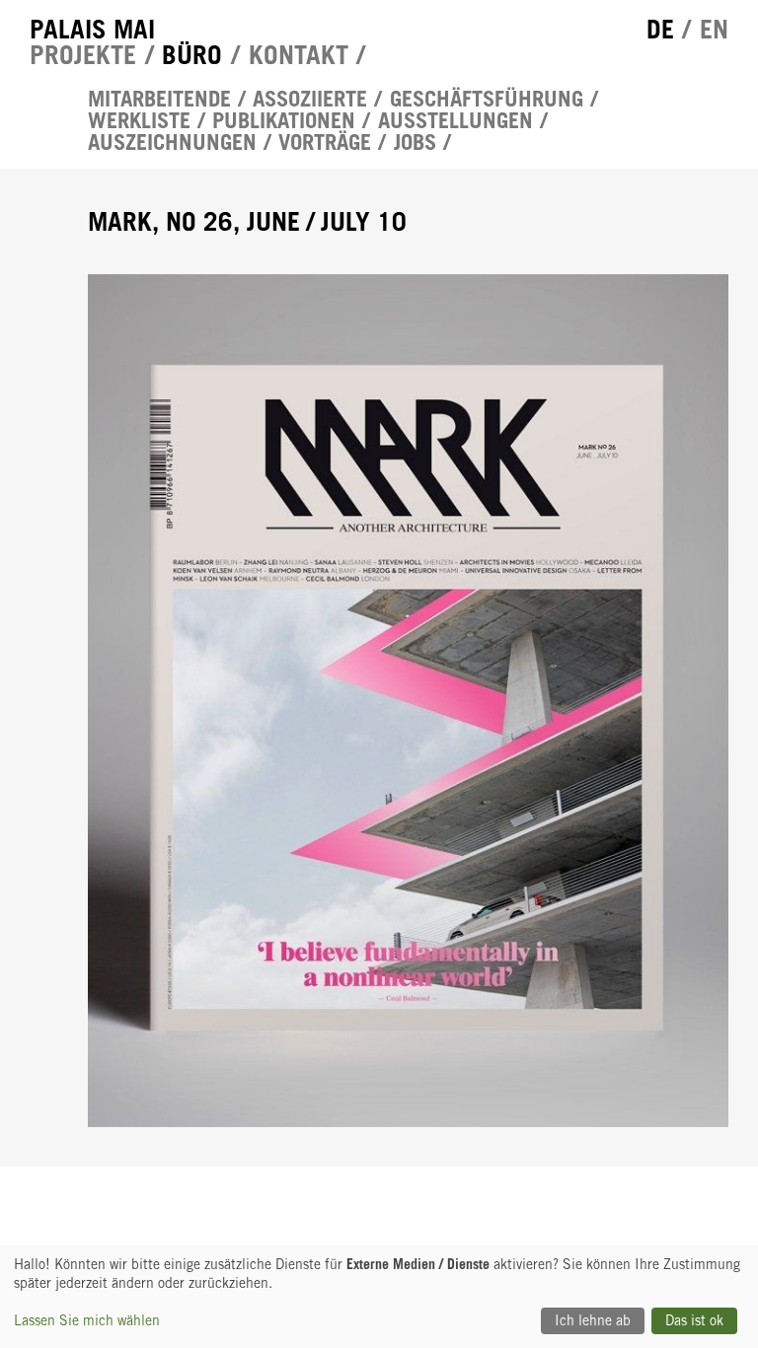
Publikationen (283, 120)
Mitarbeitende (159, 98)
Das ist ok (694, 1320)
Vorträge (324, 142)
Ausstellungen (455, 120)
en (714, 28)
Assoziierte (310, 98)
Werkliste (139, 120)
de (660, 28)
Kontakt (298, 54)
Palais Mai (92, 28)
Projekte (83, 54)
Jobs (415, 142)
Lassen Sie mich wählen (87, 1320)
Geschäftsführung (486, 98)
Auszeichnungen (172, 142)
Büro (192, 54)
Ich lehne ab (593, 1320)
